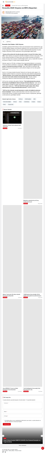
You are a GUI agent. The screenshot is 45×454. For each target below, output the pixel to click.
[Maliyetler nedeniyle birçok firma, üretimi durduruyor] (32, 157)
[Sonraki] (42, 436)
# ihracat (14, 101)
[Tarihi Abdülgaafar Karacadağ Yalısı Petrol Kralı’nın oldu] (32, 345)
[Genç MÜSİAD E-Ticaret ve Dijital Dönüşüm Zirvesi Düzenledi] (12, 345)
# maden (33, 101)
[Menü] (3, 2)
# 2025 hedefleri (28, 99)
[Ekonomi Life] (10, 1)
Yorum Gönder (7, 424)
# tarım (4, 104)
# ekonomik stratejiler (7, 101)
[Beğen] (3, 41)
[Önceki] (3, 436)
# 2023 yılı (20, 99)
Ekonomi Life (8, 11)
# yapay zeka (10, 104)
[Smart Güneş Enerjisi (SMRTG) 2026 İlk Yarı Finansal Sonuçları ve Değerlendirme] (22, 436)
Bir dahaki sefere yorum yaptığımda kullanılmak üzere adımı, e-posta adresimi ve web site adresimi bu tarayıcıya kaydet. (23, 421)
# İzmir (20, 101)
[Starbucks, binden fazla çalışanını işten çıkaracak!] (12, 157)
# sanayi (39, 101)
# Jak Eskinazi (26, 101)
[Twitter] (5, 452)
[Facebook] (3, 452)
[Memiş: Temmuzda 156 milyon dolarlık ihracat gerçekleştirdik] (12, 251)
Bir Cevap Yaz (7, 397)
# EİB (34, 99)
